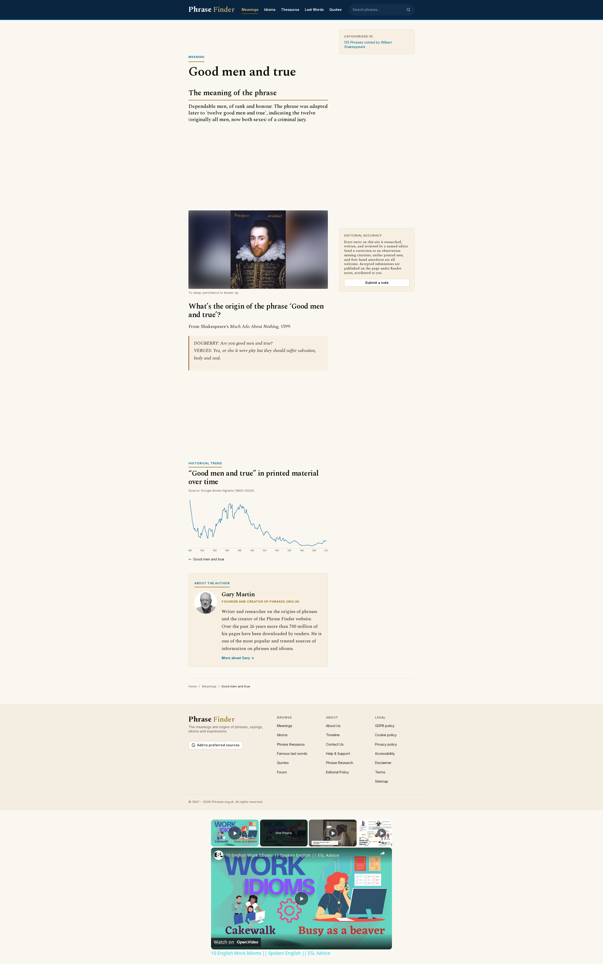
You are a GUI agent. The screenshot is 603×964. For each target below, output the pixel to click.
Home (192, 686)
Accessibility (385, 754)
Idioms (269, 10)
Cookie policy (386, 735)
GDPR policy (385, 726)
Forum (282, 772)
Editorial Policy (337, 772)
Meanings (250, 10)
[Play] (333, 833)
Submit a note (377, 283)
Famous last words (292, 754)
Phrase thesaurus (291, 744)
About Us (333, 726)
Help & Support (338, 754)
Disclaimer (383, 763)
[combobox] (378, 9)
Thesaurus (290, 10)
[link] (218, 855)
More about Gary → (238, 658)
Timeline (333, 735)
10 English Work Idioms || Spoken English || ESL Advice (282, 855)
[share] (382, 853)
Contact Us (335, 744)
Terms (380, 772)
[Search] (408, 10)
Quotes (335, 10)
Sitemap (381, 781)
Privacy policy (386, 744)
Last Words (314, 10)
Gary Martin (238, 594)
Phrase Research (339, 763)
